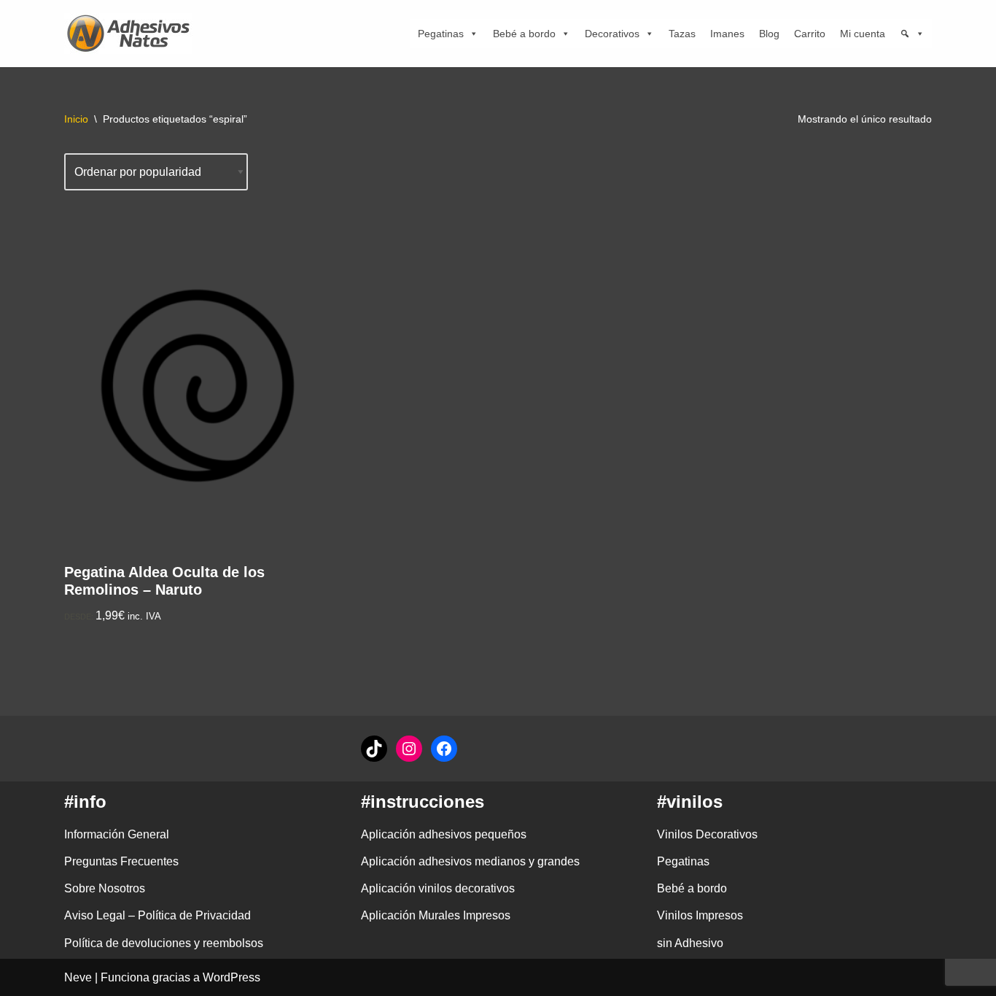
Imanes (727, 33)
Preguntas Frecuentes (121, 861)
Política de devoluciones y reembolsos (163, 943)
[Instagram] (409, 749)
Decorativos (612, 33)
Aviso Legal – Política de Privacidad (157, 915)
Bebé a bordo (524, 33)
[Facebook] (444, 749)
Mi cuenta (862, 33)
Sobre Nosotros (104, 888)
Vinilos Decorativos (707, 834)
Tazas (682, 33)
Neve (78, 977)
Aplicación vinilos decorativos (438, 888)
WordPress (231, 977)
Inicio (76, 119)
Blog (769, 33)
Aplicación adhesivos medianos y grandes (470, 861)
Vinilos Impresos (700, 915)
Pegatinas (441, 33)
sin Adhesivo (690, 943)
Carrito (809, 33)
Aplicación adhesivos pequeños (443, 834)
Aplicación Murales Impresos (435, 915)
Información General (116, 834)
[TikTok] (374, 749)
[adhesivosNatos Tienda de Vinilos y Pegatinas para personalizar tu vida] (132, 33)
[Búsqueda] (912, 33)
